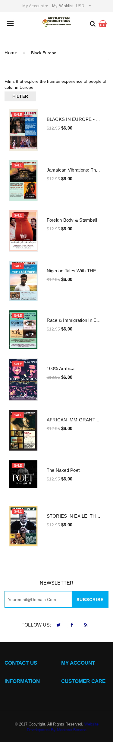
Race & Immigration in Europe (77, 320)
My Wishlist (63, 6)
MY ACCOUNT (78, 663)
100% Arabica (61, 368)
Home (11, 52)
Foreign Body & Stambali (72, 220)
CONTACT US (21, 663)
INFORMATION (22, 681)
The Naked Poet (63, 470)
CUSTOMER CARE (83, 681)
